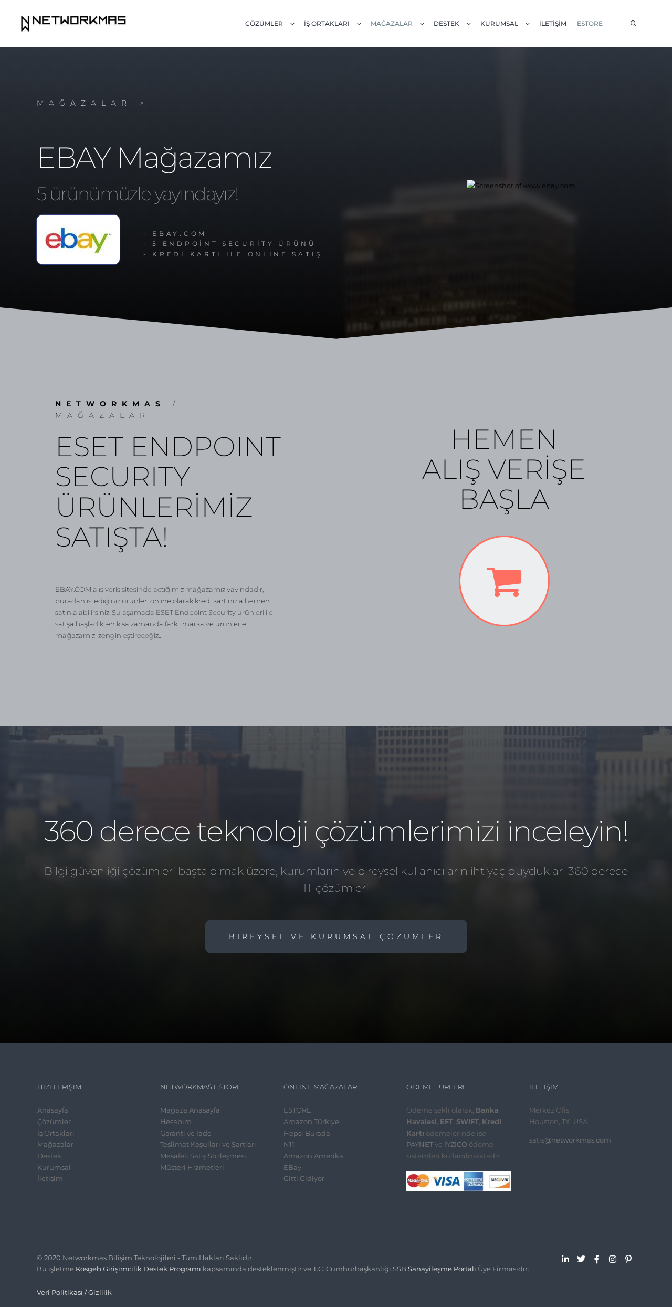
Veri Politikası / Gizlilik (74, 1292)
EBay (292, 1167)
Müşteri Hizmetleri (192, 1167)
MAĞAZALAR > (93, 103)
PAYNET (419, 1144)
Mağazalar (55, 1144)
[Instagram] (613, 1259)
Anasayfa (52, 1110)
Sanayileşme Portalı (442, 1268)
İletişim (50, 1178)
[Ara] (633, 23)
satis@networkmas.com (570, 1140)
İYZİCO (455, 1144)
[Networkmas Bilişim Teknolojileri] (73, 23)
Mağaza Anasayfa (190, 1110)
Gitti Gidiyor (304, 1178)
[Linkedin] (565, 1259)
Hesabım (176, 1121)
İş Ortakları (56, 1133)
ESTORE (297, 1110)
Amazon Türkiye (311, 1121)
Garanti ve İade (186, 1133)
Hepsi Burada (307, 1133)
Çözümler (54, 1121)
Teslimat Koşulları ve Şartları (208, 1144)
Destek (49, 1155)
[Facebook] (597, 1259)
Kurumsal (54, 1167)
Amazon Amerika (313, 1155)
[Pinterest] (628, 1259)
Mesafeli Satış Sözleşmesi (203, 1155)
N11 (289, 1144)
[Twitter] (581, 1259)
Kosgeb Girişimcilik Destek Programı (138, 1268)
